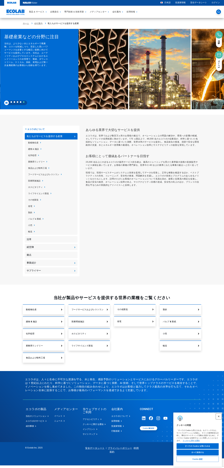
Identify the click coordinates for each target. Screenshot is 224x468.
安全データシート (198, 2)
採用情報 (115, 421)
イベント (58, 416)
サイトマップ (89, 434)
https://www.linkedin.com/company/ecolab (143, 418)
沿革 (29, 239)
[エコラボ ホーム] (15, 12)
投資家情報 (180, 2)
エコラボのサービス (35, 421)
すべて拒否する (197, 452)
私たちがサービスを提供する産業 (44, 136)
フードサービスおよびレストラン (43, 174)
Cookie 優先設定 (148, 428)
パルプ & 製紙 (34, 219)
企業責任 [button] (54, 12)
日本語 (167, 2)
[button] (46, 11)
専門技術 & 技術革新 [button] (74, 12)
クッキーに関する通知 (191, 441)
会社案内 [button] (116, 12)
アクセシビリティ (91, 419)
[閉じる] (219, 416)
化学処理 (32, 155)
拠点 (29, 254)
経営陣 (30, 247)
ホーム (26, 23)
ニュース (58, 421)
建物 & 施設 (33, 149)
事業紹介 (31, 262)
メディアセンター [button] (98, 12)
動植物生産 (33, 143)
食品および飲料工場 (37, 168)
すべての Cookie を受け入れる (197, 446)
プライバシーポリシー (120, 448)
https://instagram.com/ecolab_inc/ (158, 418)
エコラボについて (36, 129)
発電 (30, 206)
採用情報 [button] (131, 12)
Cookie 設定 (197, 459)
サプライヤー (34, 270)
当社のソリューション (36, 416)
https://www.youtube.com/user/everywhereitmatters (165, 418)
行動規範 (115, 431)
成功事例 (30, 426)
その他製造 (33, 200)
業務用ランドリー (36, 162)
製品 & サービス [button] (36, 12)
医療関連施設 (34, 181)
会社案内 (38, 23)
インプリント (89, 429)
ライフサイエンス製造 (38, 193)
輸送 (30, 231)
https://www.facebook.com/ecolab (151, 418)
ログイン (216, 2)
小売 (30, 225)
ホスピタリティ (35, 187)
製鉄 (30, 212)
